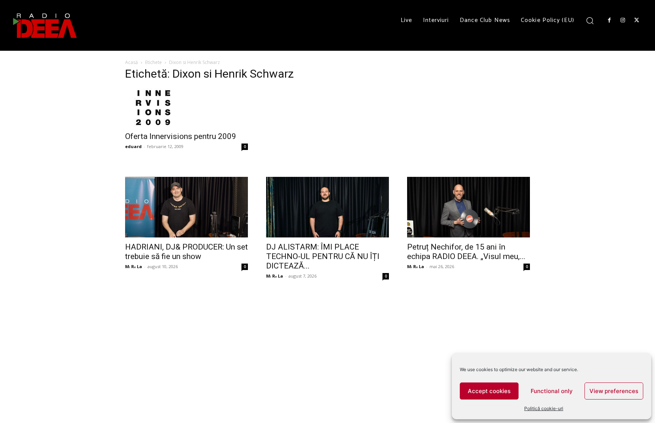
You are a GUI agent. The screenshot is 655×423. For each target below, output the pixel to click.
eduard (133, 146)
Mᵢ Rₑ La (133, 266)
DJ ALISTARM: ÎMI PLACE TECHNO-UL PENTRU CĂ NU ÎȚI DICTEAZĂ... (322, 256)
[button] (590, 20)
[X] (637, 20)
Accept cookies (489, 391)
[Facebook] (609, 20)
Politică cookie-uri (543, 408)
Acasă (131, 62)
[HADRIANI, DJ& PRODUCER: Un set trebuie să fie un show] (186, 207)
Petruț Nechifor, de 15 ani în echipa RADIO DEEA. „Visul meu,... (466, 251)
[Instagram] (623, 20)
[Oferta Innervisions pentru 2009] (186, 107)
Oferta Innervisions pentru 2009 (180, 136)
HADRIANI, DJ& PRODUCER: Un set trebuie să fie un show (186, 251)
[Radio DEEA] (45, 25)
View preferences (613, 391)
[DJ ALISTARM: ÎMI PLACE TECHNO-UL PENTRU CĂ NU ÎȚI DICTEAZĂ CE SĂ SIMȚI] (327, 207)
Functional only (552, 391)
